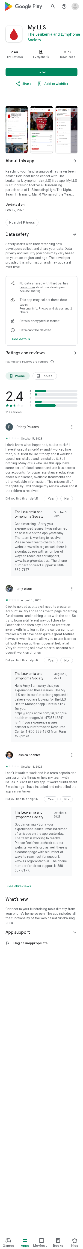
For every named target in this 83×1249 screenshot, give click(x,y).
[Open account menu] (75, 6)
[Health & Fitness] (22, 222)
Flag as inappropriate (27, 943)
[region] (41, 54)
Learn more (27, 287)
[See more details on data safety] (21, 338)
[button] (47, 57)
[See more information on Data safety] (74, 234)
